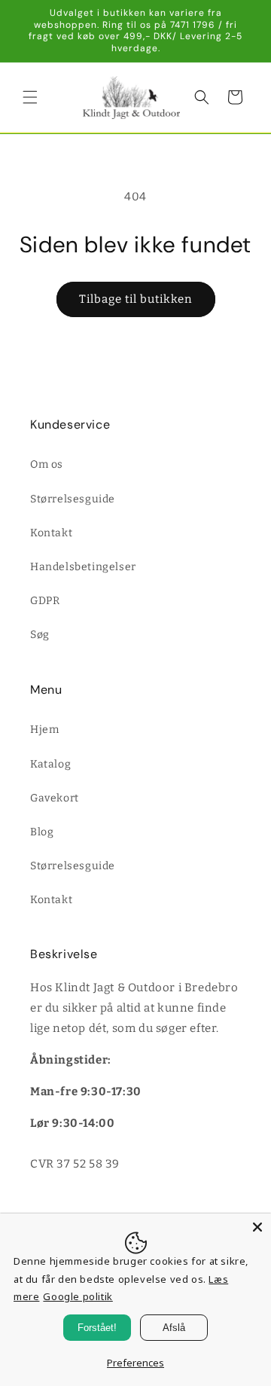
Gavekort (54, 798)
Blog (41, 832)
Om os (46, 464)
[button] (30, 97)
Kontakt (51, 533)
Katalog (50, 764)
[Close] (257, 1227)
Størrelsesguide (72, 499)
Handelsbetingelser (83, 566)
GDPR (44, 600)
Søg (40, 634)
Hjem (44, 729)
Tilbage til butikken (136, 299)
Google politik (77, 1296)
